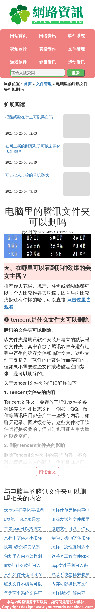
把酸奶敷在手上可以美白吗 (29, 117)
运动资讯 (76, 62)
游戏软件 (18, 62)
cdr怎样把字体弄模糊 (24, 510)
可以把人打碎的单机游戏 (27, 175)
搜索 (76, 73)
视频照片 (18, 49)
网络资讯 (47, 35)
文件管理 (76, 49)
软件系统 (76, 35)
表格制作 (47, 49)
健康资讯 (47, 62)
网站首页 (18, 35)
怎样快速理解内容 (68, 593)
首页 (28, 83)
